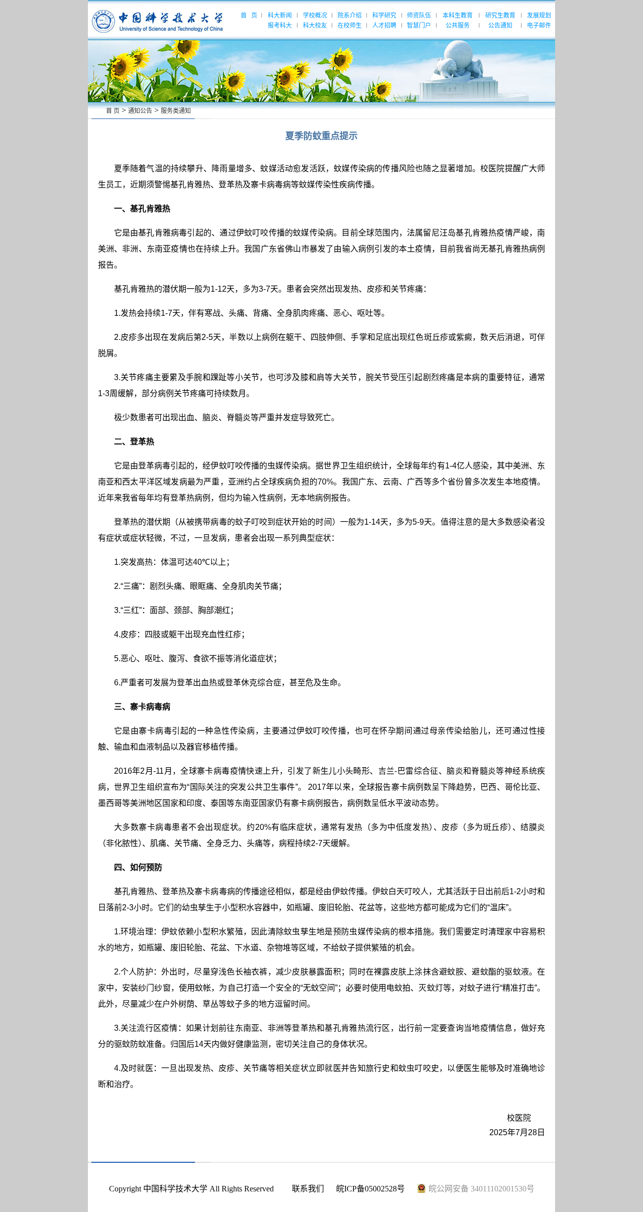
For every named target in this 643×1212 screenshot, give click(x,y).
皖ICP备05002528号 (370, 1188)
